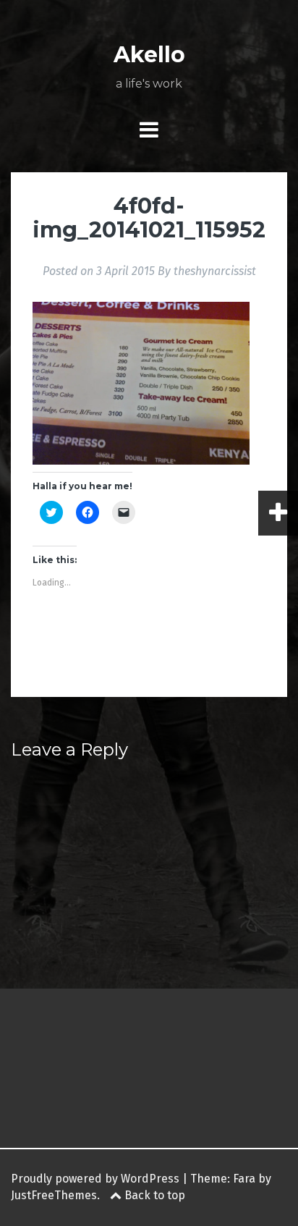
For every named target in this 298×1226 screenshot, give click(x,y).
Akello (149, 54)
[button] (141, 383)
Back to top (153, 1195)
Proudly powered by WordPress (95, 1178)
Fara (244, 1178)
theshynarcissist (215, 271)
